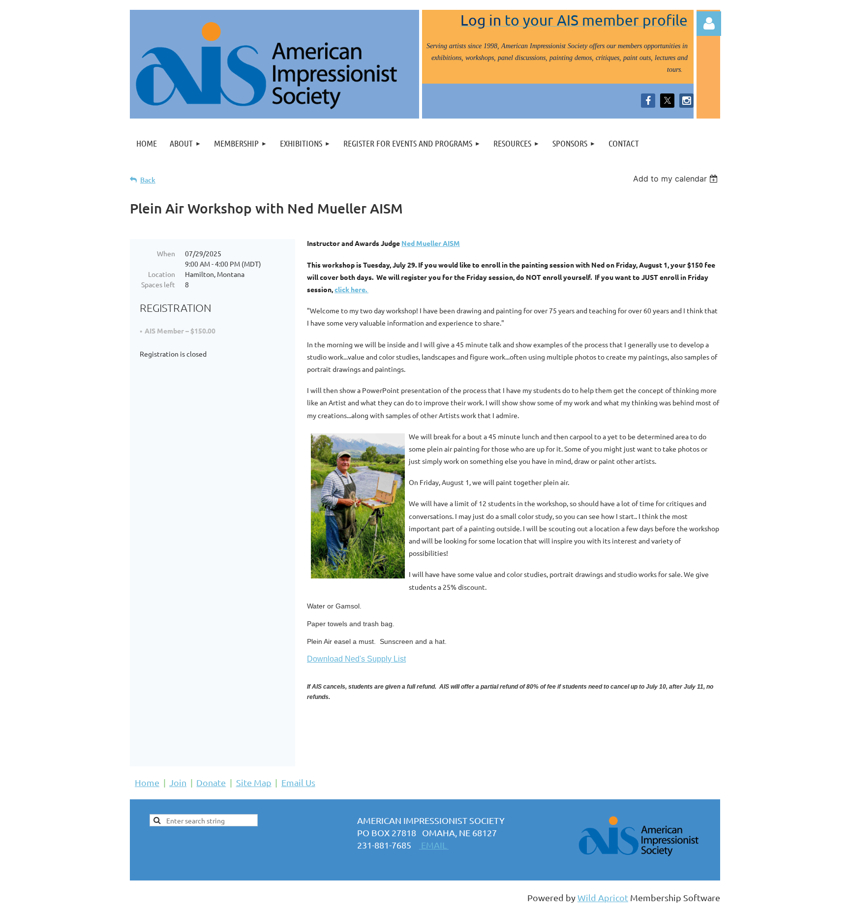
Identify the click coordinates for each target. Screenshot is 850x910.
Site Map (254, 782)
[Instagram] (686, 100)
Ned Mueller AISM (430, 243)
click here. (351, 289)
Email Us (298, 782)
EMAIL (434, 845)
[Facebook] (648, 100)
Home (147, 782)
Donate (211, 782)
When (166, 253)
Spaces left (158, 284)
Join (177, 782)
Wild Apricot (602, 897)
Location (161, 274)
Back (147, 179)
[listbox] (676, 178)
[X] (667, 100)
